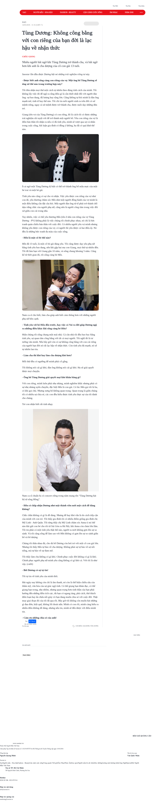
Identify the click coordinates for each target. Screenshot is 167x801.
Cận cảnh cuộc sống (92, 12)
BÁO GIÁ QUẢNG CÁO (142, 736)
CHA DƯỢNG (86, 626)
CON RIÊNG (79, 626)
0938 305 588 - (4, 780)
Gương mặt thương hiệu (110, 763)
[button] (91, 24)
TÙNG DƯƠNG (94, 626)
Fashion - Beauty (68, 12)
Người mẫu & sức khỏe (86, 763)
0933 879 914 (13, 780)
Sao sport (75, 763)
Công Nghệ (123, 763)
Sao (24, 12)
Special (129, 763)
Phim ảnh (129, 12)
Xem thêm (26, 655)
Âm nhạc (114, 12)
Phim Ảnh (68, 763)
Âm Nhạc (61, 763)
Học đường (98, 763)
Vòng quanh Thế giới (50, 763)
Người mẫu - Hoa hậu (43, 12)
